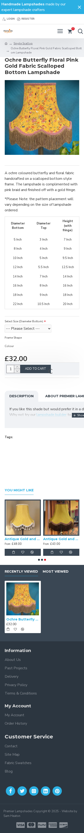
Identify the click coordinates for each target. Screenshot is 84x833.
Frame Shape (13, 338)
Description (21, 396)
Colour (9, 346)
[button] (39, 560)
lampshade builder (51, 414)
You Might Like (19, 490)
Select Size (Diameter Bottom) (24, 321)
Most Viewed (56, 572)
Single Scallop (23, 43)
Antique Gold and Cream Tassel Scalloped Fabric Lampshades (23, 539)
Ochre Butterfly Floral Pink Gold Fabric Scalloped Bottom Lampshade (22, 619)
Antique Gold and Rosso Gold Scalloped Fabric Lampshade (61, 539)
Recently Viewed (21, 572)
